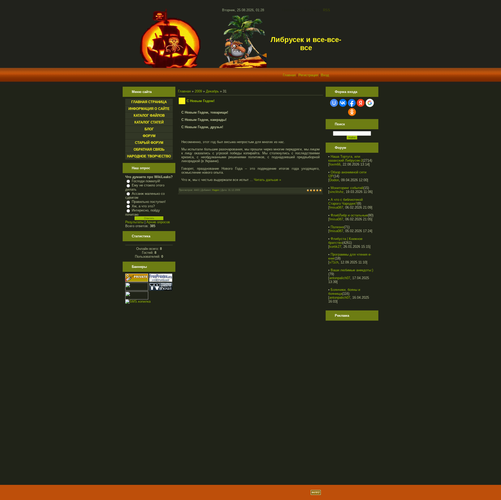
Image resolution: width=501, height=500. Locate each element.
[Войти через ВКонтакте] (343, 103)
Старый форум (149, 143)
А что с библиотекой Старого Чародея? (345, 201)
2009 (198, 91)
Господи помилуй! (146, 181)
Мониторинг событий (347, 188)
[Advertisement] (349, 400)
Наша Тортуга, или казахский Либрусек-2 (345, 158)
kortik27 (335, 247)
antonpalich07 (339, 278)
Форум (149, 136)
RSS (326, 10)
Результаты (134, 222)
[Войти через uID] (334, 103)
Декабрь (212, 91)
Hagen (215, 190)
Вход (325, 75)
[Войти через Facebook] (352, 103)
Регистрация (308, 75)
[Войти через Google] (370, 103)
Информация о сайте (149, 109)
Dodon (334, 180)
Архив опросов (158, 222)
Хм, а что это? (143, 206)
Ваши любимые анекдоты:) (352, 270)
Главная (289, 75)
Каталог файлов (149, 115)
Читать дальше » (267, 180)
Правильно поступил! (149, 202)
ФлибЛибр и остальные (349, 215)
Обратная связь (149, 149)
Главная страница (149, 102)
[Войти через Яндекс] (361, 103)
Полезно (337, 227)
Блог (149, 129)
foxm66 (335, 164)
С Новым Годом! (200, 101)
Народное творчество (149, 156)
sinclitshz (336, 192)
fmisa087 (336, 207)
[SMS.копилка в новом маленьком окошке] (138, 301)
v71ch (333, 262)
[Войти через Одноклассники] (352, 112)
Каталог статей (149, 122)
